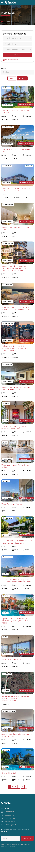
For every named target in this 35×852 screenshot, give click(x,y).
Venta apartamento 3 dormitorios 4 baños (16, 466)
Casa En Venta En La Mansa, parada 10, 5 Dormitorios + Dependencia (17, 542)
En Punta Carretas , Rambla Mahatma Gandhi (17, 150)
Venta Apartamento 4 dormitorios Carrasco (15, 111)
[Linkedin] (11, 808)
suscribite (27, 838)
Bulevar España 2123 (11, 825)
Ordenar (6, 71)
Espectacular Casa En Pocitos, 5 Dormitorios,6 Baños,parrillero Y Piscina (15, 620)
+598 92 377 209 (10, 812)
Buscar (17, 55)
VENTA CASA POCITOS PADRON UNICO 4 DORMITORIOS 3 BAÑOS (17, 427)
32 (22, 786)
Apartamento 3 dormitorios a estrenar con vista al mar (17, 735)
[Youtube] (8, 808)
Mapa (12, 78)
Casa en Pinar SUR (9, 773)
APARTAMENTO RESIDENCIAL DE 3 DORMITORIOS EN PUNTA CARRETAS (16, 308)
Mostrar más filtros (11, 59)
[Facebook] (5, 808)
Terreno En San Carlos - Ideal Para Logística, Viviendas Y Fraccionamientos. (15, 698)
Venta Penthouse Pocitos (12, 504)
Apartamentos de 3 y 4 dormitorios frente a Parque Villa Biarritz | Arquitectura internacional (16, 268)
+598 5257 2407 (10, 818)
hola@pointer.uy (10, 821)
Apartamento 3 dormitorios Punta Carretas (15, 228)
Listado (22, 78)
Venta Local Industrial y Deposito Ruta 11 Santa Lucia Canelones (17, 189)
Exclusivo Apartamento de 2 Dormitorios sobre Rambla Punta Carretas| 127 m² (15, 348)
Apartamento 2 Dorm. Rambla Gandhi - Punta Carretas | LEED (17, 388)
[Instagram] (2, 808)
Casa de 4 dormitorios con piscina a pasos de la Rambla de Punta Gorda (16, 580)
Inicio (2, 21)
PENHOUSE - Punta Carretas (13, 659)
